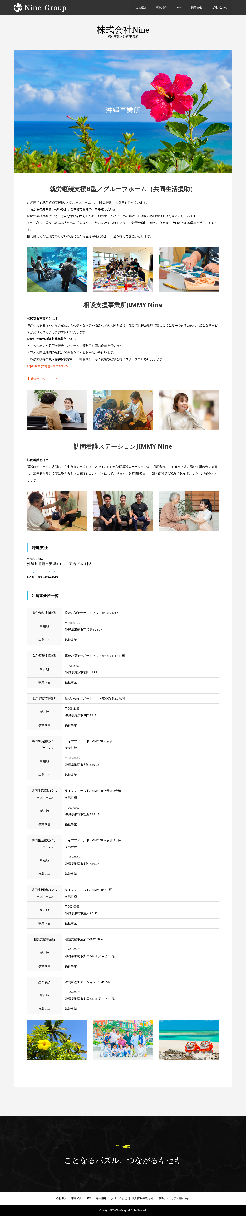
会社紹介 (141, 7)
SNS (178, 7)
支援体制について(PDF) (43, 378)
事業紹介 (161, 7)
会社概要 (61, 1198)
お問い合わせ (219, 7)
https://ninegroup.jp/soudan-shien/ (47, 366)
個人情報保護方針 (142, 1198)
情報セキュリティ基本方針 (174, 1198)
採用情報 (196, 7)
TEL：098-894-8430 (43, 572)
